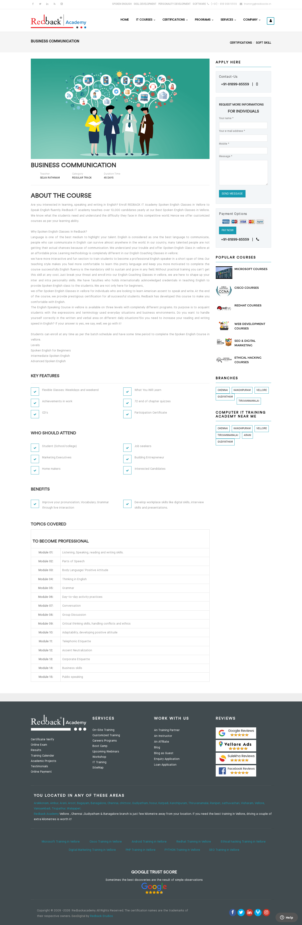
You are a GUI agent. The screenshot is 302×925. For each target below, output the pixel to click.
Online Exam (39, 744)
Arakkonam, (42, 803)
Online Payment (41, 771)
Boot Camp (99, 746)
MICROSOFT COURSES (250, 269)
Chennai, (113, 803)
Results (36, 750)
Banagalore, (99, 803)
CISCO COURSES (246, 288)
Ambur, (55, 803)
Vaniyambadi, (43, 808)
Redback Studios (101, 916)
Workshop (99, 757)
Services (227, 19)
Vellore (261, 390)
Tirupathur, (59, 808)
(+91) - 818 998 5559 (224, 4)
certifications (241, 42)
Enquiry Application (167, 759)
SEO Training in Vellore (224, 849)
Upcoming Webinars (105, 751)
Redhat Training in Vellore (193, 841)
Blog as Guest (163, 753)
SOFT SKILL (263, 42)
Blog (157, 747)
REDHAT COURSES (248, 305)
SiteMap (98, 767)
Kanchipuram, (179, 803)
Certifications (174, 19)
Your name (226, 118)
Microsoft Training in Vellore (61, 841)
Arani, (64, 803)
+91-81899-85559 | (238, 84)
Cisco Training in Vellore (106, 841)
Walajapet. (74, 808)
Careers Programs (104, 740)
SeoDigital (78, 916)
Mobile (224, 144)
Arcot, (72, 803)
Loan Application (165, 764)
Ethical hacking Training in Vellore (243, 841)
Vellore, (260, 803)
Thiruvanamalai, (199, 803)
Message (225, 156)
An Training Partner (167, 730)
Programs (203, 19)
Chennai (223, 390)
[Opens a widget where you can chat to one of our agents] (286, 918)
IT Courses (144, 19)
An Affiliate (161, 741)
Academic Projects (43, 761)
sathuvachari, (231, 803)
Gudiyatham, (140, 803)
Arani (247, 435)
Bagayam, (84, 803)
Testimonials (39, 766)
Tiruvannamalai (249, 401)
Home (125, 19)
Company (250, 19)
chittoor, (126, 803)
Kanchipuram (242, 390)
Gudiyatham (225, 397)
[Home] (58, 21)
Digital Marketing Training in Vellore (92, 849)
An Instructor (163, 736)
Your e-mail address (232, 131)
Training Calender (42, 755)
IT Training (99, 762)
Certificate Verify (42, 739)
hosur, (153, 803)
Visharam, (248, 803)
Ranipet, (216, 803)
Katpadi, (164, 803)
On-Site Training (103, 730)
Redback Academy (46, 814)
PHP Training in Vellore (141, 849)
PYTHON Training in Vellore (182, 849)
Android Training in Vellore (149, 841)
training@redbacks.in (257, 4)
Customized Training (106, 735)
